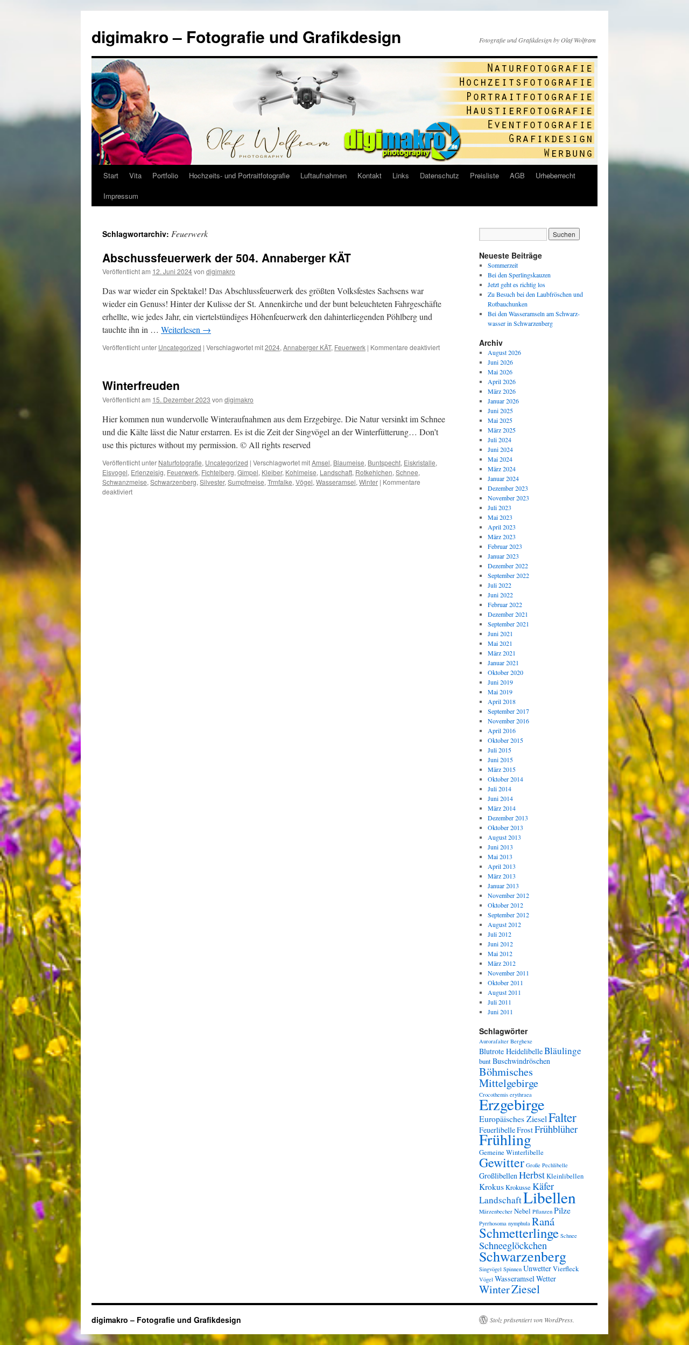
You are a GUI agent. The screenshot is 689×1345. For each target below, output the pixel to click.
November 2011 (508, 972)
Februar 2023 (505, 546)
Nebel (522, 1211)
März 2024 (502, 468)
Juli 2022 (499, 585)
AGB (517, 175)
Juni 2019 (500, 682)
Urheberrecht (555, 175)
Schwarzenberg (173, 481)
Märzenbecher (495, 1211)
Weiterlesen (186, 329)
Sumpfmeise (246, 481)
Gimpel (247, 472)
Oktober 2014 (505, 779)
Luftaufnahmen (323, 175)
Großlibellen (498, 1175)
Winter (368, 481)
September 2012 (508, 914)
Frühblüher (556, 1129)
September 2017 (508, 711)
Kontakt (369, 175)
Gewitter (501, 1162)
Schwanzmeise (124, 481)
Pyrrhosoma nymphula (504, 1223)
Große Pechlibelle (547, 1165)
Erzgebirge (512, 1104)
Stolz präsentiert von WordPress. (532, 1319)
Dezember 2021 (508, 614)
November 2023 (508, 497)
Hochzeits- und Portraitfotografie (239, 175)
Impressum (120, 196)
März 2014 (502, 808)
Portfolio (165, 175)
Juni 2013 (500, 846)
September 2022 (508, 575)
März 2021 (502, 653)
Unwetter (537, 1268)
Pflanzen (542, 1211)
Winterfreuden (141, 385)
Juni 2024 (500, 449)
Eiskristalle (419, 462)
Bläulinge (562, 1050)
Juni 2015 (500, 759)
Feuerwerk (349, 347)
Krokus (491, 1186)
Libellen (549, 1197)
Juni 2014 (500, 798)
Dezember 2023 (508, 488)
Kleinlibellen (564, 1176)
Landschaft (336, 472)
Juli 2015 (499, 749)
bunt (485, 1061)
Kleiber (272, 472)
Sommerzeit (503, 265)
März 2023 (502, 536)
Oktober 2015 (505, 740)
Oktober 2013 (505, 827)
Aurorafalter (494, 1041)
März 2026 (502, 391)
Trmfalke (280, 481)
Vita (135, 175)
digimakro (220, 271)
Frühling (505, 1139)
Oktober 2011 (505, 982)
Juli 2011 (499, 1002)
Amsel (321, 462)
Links (400, 175)
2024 (272, 347)
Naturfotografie (180, 462)
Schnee (407, 472)
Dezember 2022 (508, 565)
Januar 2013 (503, 885)
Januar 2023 (503, 556)
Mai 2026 (500, 371)
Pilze (562, 1210)
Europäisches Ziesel (513, 1118)
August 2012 (504, 924)
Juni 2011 (500, 1011)
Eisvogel (115, 472)
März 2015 (502, 769)
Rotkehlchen (373, 472)
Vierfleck (566, 1268)
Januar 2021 (503, 662)
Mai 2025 (500, 420)
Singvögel (490, 1269)
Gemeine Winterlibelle (511, 1152)
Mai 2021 (500, 643)
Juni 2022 (500, 594)
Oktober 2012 (505, 905)
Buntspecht (384, 462)
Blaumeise (348, 462)
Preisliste (484, 175)
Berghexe (521, 1041)
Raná (543, 1221)
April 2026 (502, 381)
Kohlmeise (301, 472)
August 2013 (504, 837)
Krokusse (518, 1187)
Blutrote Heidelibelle (511, 1051)
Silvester (212, 481)
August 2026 (504, 352)
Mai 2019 (500, 691)
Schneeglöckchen (513, 1245)
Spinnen (512, 1269)
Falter (562, 1117)
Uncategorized (179, 347)
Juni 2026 (500, 362)
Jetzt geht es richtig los (516, 284)
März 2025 (502, 430)
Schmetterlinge (519, 1233)
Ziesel (525, 1289)
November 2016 (508, 720)
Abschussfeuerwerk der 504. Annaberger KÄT (226, 257)
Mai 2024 (500, 459)
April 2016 (502, 730)
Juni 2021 (500, 633)
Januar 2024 (503, 478)
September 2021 (508, 623)
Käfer (543, 1186)
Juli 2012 (499, 934)
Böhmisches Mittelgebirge (508, 1077)
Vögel (304, 481)
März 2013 (502, 876)
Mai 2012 (500, 953)
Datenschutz (439, 175)
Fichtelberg (217, 472)
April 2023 (502, 526)
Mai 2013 (500, 856)
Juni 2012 (500, 943)
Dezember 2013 (508, 817)
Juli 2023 (499, 507)
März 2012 (502, 963)
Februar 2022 (505, 604)
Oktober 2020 (505, 672)
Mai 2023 (500, 517)
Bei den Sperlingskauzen (519, 274)
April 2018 (502, 701)
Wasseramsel (336, 481)
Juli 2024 (499, 439)
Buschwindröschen (521, 1061)
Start (110, 175)
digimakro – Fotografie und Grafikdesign (246, 36)
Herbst (532, 1174)
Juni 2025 (500, 410)
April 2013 (502, 866)
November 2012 (508, 895)
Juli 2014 (499, 788)
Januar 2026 (503, 400)
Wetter (546, 1278)
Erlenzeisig (147, 472)
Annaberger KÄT (307, 347)
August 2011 (504, 992)
